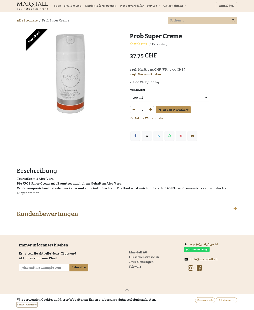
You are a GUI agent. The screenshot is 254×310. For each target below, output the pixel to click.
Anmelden (226, 5)
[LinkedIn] (158, 136)
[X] (147, 136)
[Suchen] (233, 20)
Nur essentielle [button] (205, 300)
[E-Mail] (192, 136)
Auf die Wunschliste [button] (149, 118)
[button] (127, 289)
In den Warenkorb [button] (176, 109)
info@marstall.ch (204, 259)
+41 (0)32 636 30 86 (205, 244)
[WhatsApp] (169, 136)
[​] (190, 268)
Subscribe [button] (79, 267)
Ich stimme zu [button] (226, 300)
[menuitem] (58, 5)
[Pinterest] (181, 136)
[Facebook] (135, 136)
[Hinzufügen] (150, 109)
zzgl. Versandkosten (145, 74)
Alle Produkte (27, 20)
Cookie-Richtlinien (27, 304)
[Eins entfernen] (133, 109)
